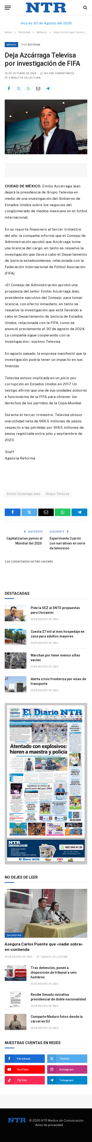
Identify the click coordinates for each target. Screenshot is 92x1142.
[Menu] (8, 7)
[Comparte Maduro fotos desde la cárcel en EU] (15, 1022)
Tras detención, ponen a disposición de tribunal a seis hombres (54, 972)
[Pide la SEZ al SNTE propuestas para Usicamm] (15, 613)
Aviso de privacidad (49, 1125)
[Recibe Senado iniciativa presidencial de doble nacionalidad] (15, 1000)
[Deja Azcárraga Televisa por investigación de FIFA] (46, 153)
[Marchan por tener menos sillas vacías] (15, 660)
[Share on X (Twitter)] (18, 88)
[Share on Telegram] (47, 88)
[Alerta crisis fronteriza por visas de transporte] (15, 684)
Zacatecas (14, 935)
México (11, 44)
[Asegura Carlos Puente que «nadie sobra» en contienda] (46, 913)
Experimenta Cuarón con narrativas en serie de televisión (67, 543)
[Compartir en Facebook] (9, 88)
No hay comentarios (59, 73)
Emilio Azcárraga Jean (23, 494)
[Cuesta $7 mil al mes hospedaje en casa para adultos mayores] (15, 637)
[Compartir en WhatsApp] (28, 88)
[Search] (84, 7)
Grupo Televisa (57, 494)
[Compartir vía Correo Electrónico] (38, 88)
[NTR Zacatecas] (46, 7)
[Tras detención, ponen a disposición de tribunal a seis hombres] (15, 973)
